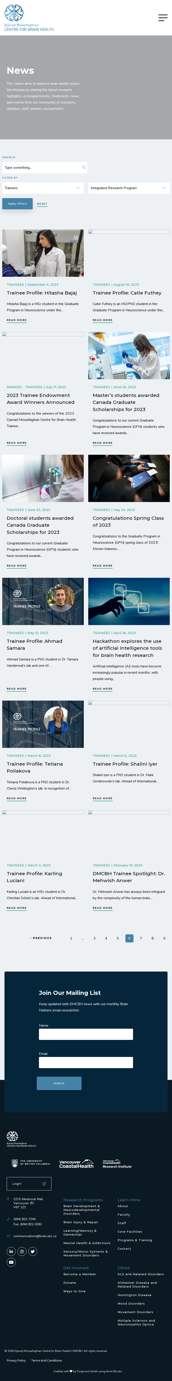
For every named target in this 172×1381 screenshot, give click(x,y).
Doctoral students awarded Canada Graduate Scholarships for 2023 (40, 525)
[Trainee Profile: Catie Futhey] (129, 253)
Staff (122, 1223)
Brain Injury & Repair (80, 1222)
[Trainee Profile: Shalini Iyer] (129, 724)
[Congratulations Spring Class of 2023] (129, 478)
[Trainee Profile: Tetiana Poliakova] (43, 724)
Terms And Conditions (46, 1360)
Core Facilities (130, 1231)
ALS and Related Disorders (141, 1274)
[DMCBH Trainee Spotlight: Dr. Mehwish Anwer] (129, 833)
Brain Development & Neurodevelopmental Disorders (81, 1209)
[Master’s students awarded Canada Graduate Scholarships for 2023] (129, 355)
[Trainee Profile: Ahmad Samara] (43, 601)
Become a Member (79, 1274)
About (123, 1206)
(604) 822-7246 (24, 1219)
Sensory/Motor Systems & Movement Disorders (85, 1253)
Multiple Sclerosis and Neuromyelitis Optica (136, 1322)
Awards (14, 387)
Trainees (15, 285)
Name (43, 1025)
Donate (69, 1282)
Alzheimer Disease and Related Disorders (137, 1284)
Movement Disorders (135, 1312)
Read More (17, 320)
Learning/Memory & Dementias (80, 1232)
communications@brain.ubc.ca (34, 1236)
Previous (42, 938)
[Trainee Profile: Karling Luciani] (43, 833)
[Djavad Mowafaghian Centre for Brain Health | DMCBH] (29, 17)
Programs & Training (135, 1240)
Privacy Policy (16, 1360)
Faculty (124, 1214)
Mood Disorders (131, 1303)
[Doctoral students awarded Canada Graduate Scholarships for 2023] (43, 478)
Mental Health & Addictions (87, 1243)
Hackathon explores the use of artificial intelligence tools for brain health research (127, 648)
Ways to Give (74, 1291)
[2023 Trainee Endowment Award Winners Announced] (43, 355)
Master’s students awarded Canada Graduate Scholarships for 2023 (126, 402)
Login (17, 1183)
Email (43, 1053)
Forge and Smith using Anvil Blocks (99, 1371)
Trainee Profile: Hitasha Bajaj (42, 293)
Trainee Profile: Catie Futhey (127, 293)
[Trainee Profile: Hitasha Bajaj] (43, 253)
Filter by (10, 178)
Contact (124, 1248)
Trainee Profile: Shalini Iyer (125, 764)
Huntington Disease (135, 1295)
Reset (42, 204)
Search (8, 157)
